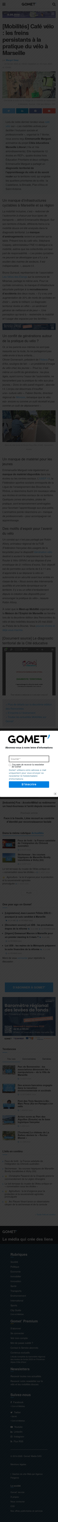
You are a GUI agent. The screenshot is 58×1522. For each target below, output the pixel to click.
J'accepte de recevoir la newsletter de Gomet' (28, 766)
